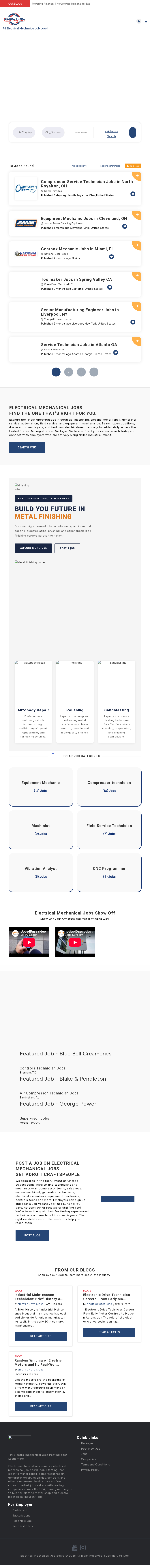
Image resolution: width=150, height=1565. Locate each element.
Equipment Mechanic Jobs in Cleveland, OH (84, 218)
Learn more (16, 1458)
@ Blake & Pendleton (53, 349)
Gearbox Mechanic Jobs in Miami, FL (77, 249)
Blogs (18, 1290)
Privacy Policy (90, 1469)
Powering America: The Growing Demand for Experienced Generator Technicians (80, 3)
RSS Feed (134, 166)
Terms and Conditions (95, 1464)
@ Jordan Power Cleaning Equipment (63, 223)
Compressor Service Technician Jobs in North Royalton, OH (87, 183)
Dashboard (19, 1510)
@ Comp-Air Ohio (51, 191)
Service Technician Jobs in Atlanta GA (79, 344)
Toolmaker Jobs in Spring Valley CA (76, 279)
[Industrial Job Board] (39, 21)
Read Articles (40, 1336)
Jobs (84, 1454)
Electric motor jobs (30, 1304)
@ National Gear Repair (54, 253)
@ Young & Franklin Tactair (56, 319)
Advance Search (111, 133)
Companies (88, 1459)
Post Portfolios (22, 1526)
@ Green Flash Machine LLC (57, 284)
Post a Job (67, 548)
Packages (87, 1443)
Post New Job (90, 1448)
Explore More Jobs (33, 548)
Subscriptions (21, 1515)
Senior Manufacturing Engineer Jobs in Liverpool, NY (80, 312)
